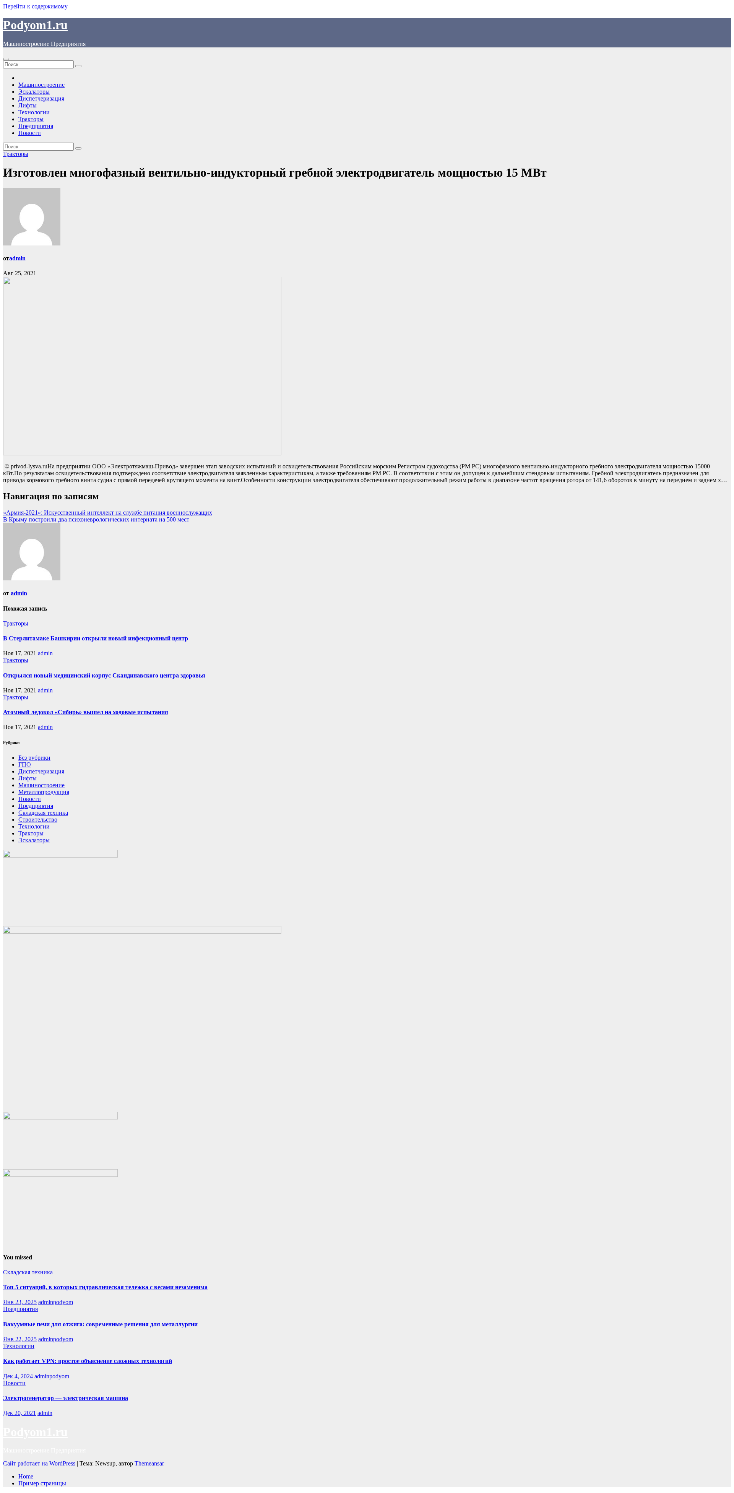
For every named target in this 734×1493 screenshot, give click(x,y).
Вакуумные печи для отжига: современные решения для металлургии (100, 1324)
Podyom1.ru (35, 25)
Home (25, 1476)
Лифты (27, 105)
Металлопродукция (43, 792)
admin (17, 258)
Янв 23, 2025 (20, 1302)
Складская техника (43, 812)
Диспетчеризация (41, 98)
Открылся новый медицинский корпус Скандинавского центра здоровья (104, 675)
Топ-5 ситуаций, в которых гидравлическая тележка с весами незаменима (105, 1287)
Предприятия (35, 126)
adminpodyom (55, 1302)
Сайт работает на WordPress (40, 1463)
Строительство (37, 819)
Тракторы (31, 119)
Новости (29, 133)
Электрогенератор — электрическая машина (65, 1398)
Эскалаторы (34, 91)
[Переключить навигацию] (6, 59)
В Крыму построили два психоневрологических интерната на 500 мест (96, 519)
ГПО (24, 764)
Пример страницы (42, 1483)
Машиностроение (41, 84)
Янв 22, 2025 (20, 1339)
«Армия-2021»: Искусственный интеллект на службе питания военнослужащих (107, 512)
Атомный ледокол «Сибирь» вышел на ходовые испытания (85, 712)
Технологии (34, 112)
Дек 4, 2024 (18, 1376)
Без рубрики (34, 757)
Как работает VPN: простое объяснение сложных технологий (87, 1361)
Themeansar (149, 1463)
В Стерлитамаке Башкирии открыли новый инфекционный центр (95, 638)
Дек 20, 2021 (19, 1413)
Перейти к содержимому (35, 6)
